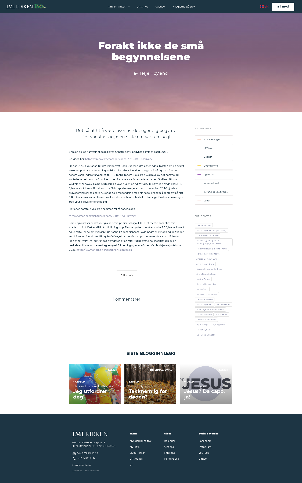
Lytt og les (136, 458)
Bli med (283, 6)
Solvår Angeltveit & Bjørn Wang (211, 230)
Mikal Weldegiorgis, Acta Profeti (211, 249)
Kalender (160, 6)
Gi (131, 464)
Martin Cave (202, 289)
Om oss (169, 446)
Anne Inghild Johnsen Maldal (210, 309)
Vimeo (203, 458)
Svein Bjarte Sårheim (206, 274)
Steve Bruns (221, 314)
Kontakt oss (171, 458)
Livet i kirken (137, 452)
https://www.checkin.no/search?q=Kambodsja (104, 250)
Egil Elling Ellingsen (205, 335)
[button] (119, 6)
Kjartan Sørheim (204, 314)
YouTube (204, 452)
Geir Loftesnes (223, 304)
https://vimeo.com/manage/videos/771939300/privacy (118, 159)
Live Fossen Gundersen (207, 235)
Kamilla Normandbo (206, 284)
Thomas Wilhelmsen (206, 319)
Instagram (205, 446)
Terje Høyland (218, 324)
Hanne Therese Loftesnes (208, 254)
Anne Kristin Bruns (205, 264)
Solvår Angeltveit (204, 304)
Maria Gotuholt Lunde (206, 294)
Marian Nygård (203, 330)
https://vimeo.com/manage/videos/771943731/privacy (102, 216)
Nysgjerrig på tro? (184, 6)
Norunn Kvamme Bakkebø (209, 269)
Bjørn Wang (202, 324)
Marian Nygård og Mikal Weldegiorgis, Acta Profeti (208, 242)
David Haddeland (204, 299)
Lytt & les (142, 6)
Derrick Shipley (203, 225)
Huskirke (169, 452)
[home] (26, 7)
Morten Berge (203, 279)
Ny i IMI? (135, 446)
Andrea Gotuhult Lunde (207, 259)
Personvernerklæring (81, 465)
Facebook (205, 441)
